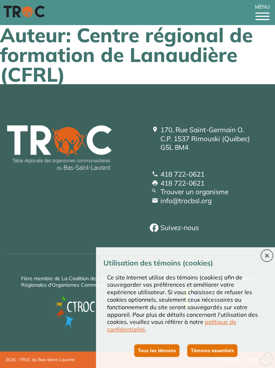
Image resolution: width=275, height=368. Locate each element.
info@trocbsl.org (186, 200)
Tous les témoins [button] (157, 350)
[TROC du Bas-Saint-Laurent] (26, 15)
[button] (267, 256)
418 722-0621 (182, 174)
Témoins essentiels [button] (212, 350)
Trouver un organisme (194, 191)
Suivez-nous (179, 227)
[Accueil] (59, 167)
